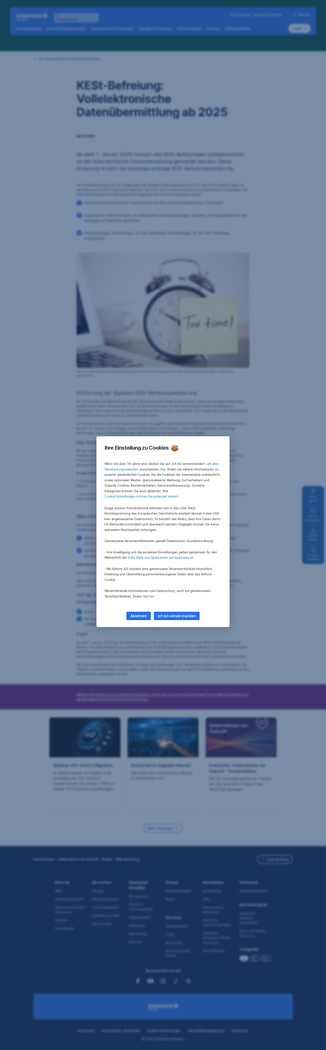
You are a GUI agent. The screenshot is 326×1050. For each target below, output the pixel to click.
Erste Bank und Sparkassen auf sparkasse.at (160, 557)
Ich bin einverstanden (177, 616)
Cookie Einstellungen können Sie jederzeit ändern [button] (141, 496)
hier (151, 596)
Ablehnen (138, 616)
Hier (163, 469)
